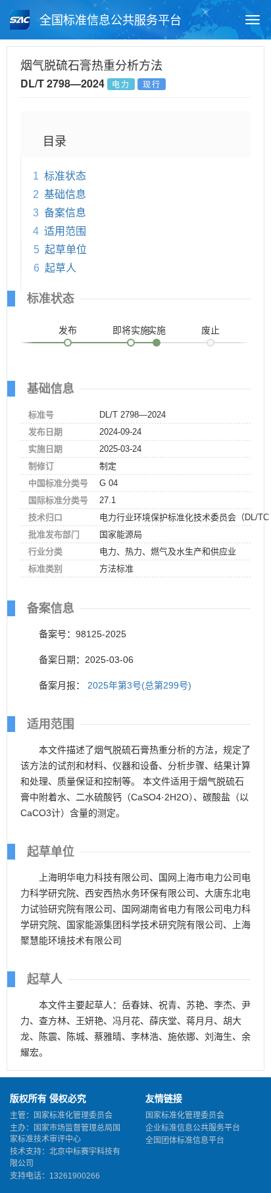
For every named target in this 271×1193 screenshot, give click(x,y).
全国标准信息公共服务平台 (109, 20)
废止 (210, 330)
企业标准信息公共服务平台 (192, 1127)
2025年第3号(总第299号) (139, 685)
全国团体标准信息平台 (184, 1140)
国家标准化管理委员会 (184, 1115)
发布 (68, 330)
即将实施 (130, 330)
